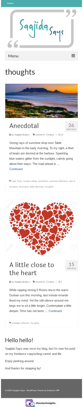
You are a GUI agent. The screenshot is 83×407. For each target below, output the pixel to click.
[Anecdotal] (41, 100)
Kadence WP (53, 390)
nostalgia (15, 323)
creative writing (30, 181)
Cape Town (16, 181)
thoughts (49, 187)
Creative (50, 134)
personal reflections (59, 181)
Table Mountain (37, 187)
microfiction (43, 181)
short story (23, 187)
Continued (16, 169)
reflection (25, 323)
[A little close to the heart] (41, 228)
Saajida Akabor (22, 134)
